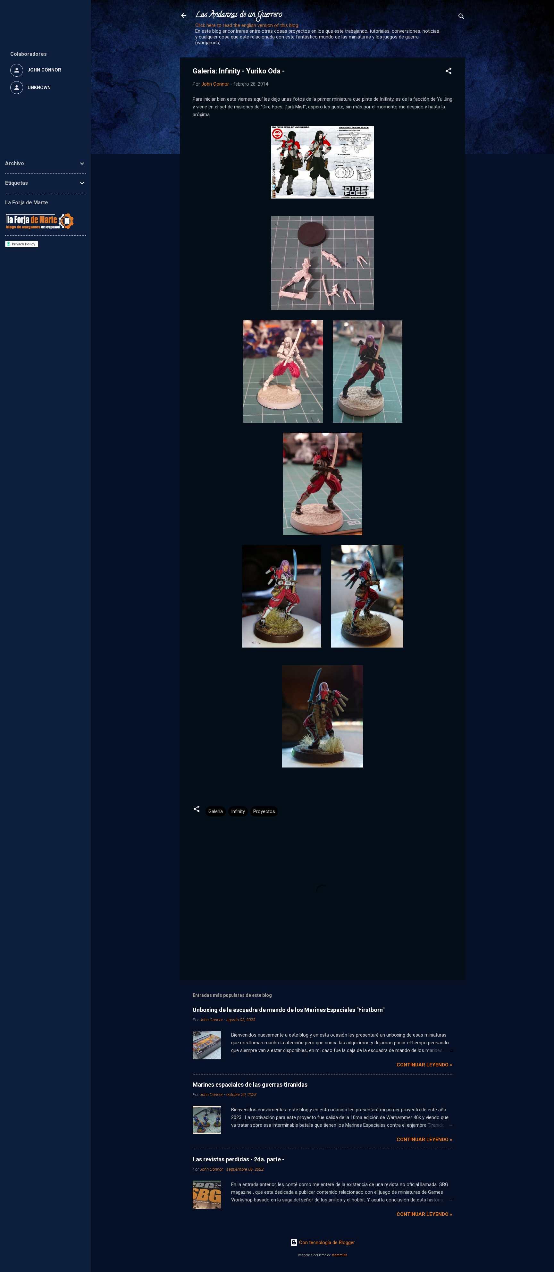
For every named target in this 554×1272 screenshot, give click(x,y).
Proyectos (264, 811)
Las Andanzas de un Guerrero (238, 15)
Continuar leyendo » (424, 1065)
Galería (215, 811)
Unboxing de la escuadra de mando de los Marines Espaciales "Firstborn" (288, 1009)
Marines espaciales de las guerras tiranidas (250, 1084)
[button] (448, 72)
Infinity (238, 811)
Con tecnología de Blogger (326, 1242)
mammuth (339, 1255)
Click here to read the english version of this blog (246, 25)
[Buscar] (461, 17)
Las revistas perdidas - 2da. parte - (238, 1159)
